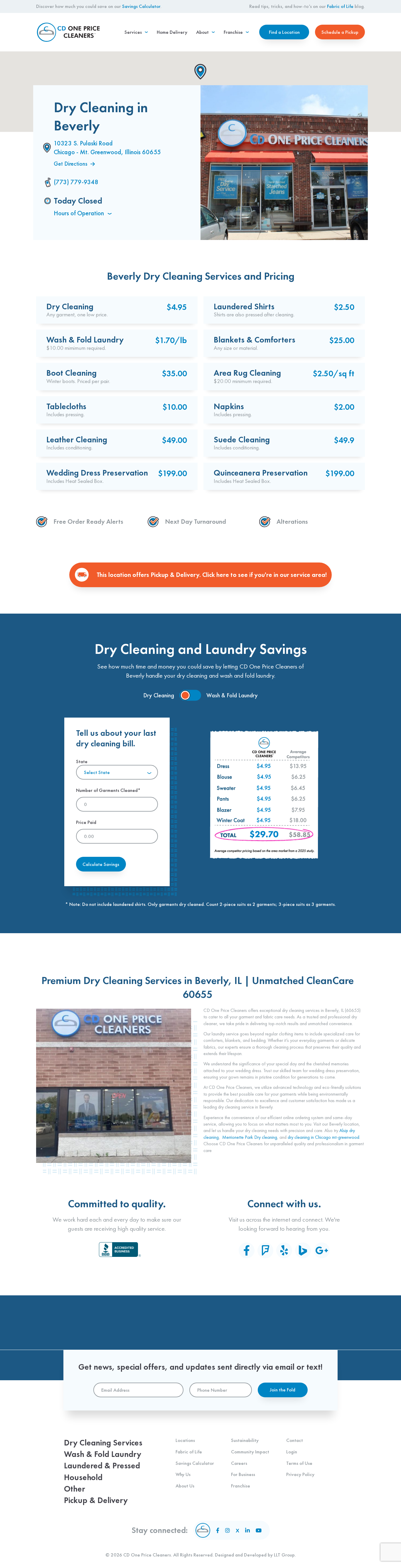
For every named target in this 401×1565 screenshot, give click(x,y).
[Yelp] (284, 1250)
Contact (294, 1440)
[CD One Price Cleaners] (68, 32)
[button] (200, 72)
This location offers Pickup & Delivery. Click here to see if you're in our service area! (212, 574)
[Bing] (303, 1250)
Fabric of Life (340, 6)
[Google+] (322, 1250)
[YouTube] (259, 1530)
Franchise (240, 1485)
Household (83, 1477)
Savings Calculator (141, 6)
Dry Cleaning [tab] (158, 695)
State (93, 767)
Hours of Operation (79, 213)
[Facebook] (247, 1250)
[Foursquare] (265, 1250)
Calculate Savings (100, 864)
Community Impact (250, 1451)
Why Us (183, 1474)
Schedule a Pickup (339, 32)
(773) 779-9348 (76, 182)
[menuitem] (136, 32)
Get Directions (70, 163)
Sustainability (245, 1440)
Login (291, 1451)
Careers (239, 1463)
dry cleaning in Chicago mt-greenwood (323, 1137)
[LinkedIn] (247, 1530)
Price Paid (86, 822)
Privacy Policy (300, 1474)
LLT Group (284, 1554)
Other (74, 1489)
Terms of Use (299, 1463)
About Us (185, 1485)
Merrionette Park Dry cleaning (249, 1137)
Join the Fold (282, 1389)
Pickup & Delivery (96, 1500)
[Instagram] (227, 1530)
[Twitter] (237, 1530)
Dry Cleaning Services (103, 1443)
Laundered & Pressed (102, 1465)
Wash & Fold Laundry (102, 1454)
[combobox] (117, 772)
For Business (243, 1474)
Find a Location (284, 32)
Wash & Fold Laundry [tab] (232, 695)
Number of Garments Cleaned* (108, 790)
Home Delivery (172, 32)
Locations (185, 1440)
